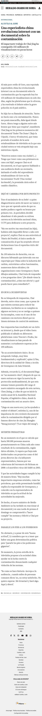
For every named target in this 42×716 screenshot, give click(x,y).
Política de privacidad (19, 710)
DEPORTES (27, 15)
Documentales (35, 593)
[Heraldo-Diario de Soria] (21, 8)
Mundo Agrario (21, 667)
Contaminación (25, 593)
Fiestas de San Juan (21, 657)
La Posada (21, 665)
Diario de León (21, 682)
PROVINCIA (10, 15)
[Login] (39, 8)
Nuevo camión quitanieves (25, 3)
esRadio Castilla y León (21, 694)
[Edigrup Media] (21, 703)
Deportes (21, 650)
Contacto (21, 629)
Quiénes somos (21, 624)
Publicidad (21, 626)
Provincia (21, 645)
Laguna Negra (13, 3)
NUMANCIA (18, 15)
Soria (21, 642)
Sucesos (21, 662)
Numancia (21, 647)
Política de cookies (31, 710)
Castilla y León (21, 652)
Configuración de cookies (21, 713)
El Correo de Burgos (21, 689)
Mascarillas (7, 593)
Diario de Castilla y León (21, 684)
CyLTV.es (21, 692)
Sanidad (21, 660)
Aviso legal (9, 710)
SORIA (3, 15)
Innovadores (21, 670)
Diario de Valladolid (21, 687)
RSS (21, 631)
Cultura (21, 655)
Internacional (6, 20)
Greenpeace (16, 593)
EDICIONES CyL (35, 0)
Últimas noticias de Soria (21, 675)
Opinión (21, 672)
